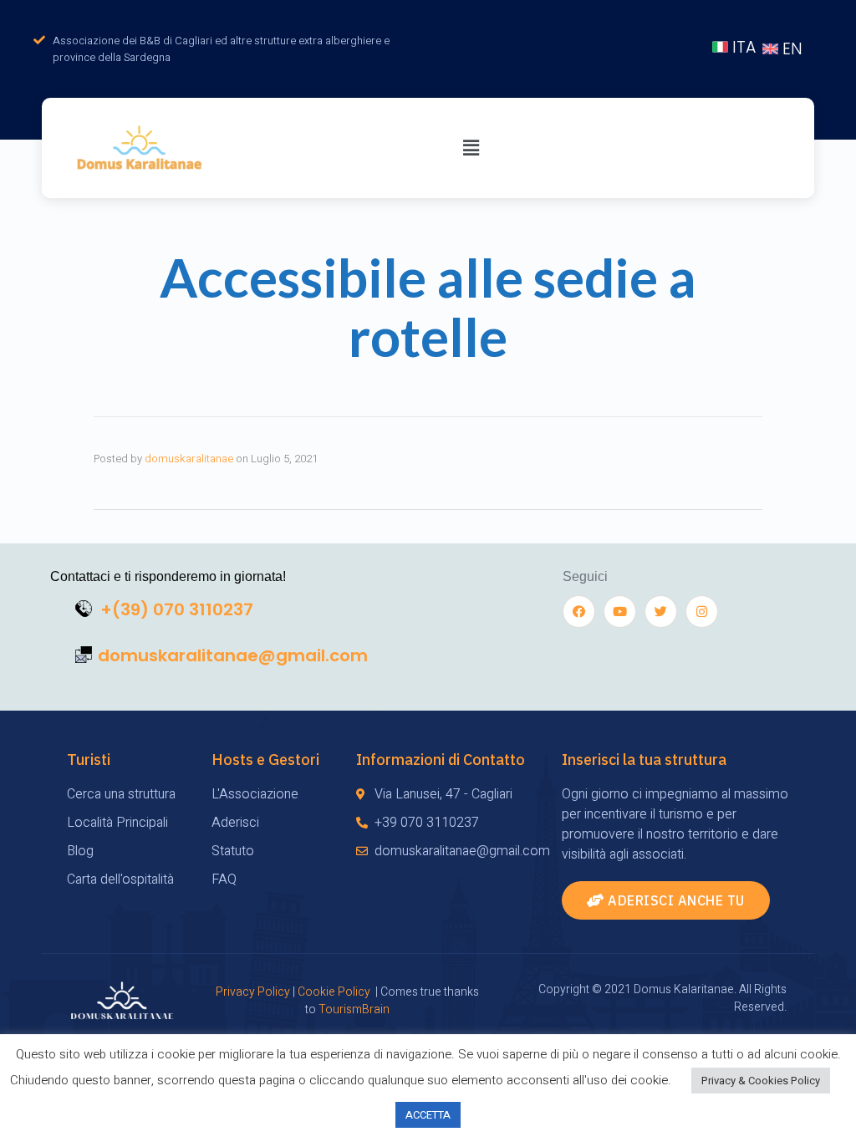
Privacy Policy (253, 992)
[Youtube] (620, 611)
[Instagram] (701, 611)
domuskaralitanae (189, 458)
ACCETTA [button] (428, 1115)
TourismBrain (354, 1009)
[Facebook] (579, 611)
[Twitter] (661, 611)
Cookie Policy (334, 992)
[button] (666, 900)
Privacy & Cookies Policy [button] (760, 1080)
